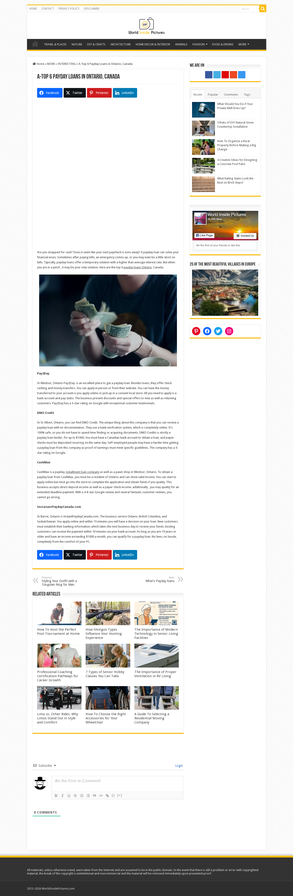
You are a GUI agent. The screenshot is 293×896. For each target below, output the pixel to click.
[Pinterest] (225, 74)
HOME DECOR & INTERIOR (153, 44)
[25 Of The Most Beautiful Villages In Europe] (225, 292)
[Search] (262, 8)
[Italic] (62, 795)
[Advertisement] (108, 144)
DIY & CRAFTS (96, 44)
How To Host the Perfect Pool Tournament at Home (58, 631)
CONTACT (47, 8)
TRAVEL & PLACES (55, 44)
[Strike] (75, 795)
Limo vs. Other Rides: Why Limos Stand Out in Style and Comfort (57, 718)
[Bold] (56, 795)
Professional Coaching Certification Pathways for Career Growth (57, 676)
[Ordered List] (82, 795)
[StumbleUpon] (233, 74)
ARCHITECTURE (121, 44)
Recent (197, 94)
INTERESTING (67, 64)
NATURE (77, 44)
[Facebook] (208, 74)
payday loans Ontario (138, 267)
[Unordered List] (88, 795)
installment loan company (82, 472)
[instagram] (241, 74)
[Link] (107, 795)
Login (178, 765)
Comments (231, 94)
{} (113, 795)
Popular (213, 94)
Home (35, 44)
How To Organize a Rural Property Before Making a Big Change (236, 145)
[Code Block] (101, 795)
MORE (242, 44)
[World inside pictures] (146, 24)
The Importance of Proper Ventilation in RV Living (155, 674)
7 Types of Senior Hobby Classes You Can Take (105, 674)
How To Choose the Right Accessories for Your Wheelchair (106, 718)
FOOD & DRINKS (222, 44)
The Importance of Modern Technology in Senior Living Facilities (156, 633)
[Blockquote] (94, 795)
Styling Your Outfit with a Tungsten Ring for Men (59, 581)
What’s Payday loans (160, 579)
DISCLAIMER (91, 8)
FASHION (199, 44)
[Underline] (69, 795)
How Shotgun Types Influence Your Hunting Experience (104, 633)
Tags (247, 94)
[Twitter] (217, 74)
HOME (33, 8)
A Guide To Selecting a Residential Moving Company (151, 718)
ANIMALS (181, 44)
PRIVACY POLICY (69, 8)
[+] (119, 795)
